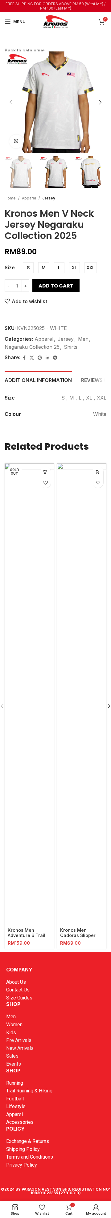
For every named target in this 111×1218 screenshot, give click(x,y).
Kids (11, 1032)
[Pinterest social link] (40, 358)
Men (83, 339)
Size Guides (19, 998)
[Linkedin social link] (47, 358)
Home (10, 198)
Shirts (70, 347)
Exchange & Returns (27, 1141)
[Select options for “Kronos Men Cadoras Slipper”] (97, 471)
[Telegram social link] (55, 358)
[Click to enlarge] (16, 141)
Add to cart (56, 285)
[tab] (38, 379)
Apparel (29, 198)
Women (14, 1024)
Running (14, 1083)
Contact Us (18, 990)
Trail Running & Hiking (29, 1091)
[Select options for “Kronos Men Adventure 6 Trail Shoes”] (45, 471)
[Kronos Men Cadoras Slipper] (81, 694)
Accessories (20, 1122)
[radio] (28, 267)
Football (15, 1099)
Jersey (48, 198)
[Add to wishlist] (45, 482)
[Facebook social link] (24, 358)
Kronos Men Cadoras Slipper (78, 932)
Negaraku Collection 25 (32, 347)
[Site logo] (55, 21)
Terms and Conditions (29, 1157)
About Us (16, 982)
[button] (11, 102)
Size (10, 267)
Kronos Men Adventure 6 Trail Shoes (26, 935)
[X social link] (32, 358)
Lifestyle (16, 1106)
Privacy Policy (21, 1165)
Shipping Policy (23, 1149)
